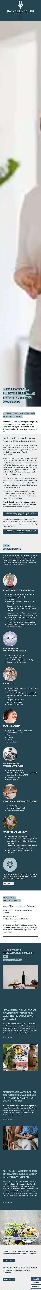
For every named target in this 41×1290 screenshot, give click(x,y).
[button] (20, 17)
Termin (36, 1282)
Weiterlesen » (7, 1037)
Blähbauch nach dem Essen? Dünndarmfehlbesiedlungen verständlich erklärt (20, 1174)
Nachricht (36, 1287)
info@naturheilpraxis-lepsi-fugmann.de (17, 524)
